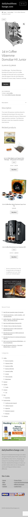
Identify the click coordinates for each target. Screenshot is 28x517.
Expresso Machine (9, 368)
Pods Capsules (8, 376)
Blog (4, 482)
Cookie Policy (17, 486)
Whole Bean (8, 379)
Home (5, 12)
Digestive (7, 408)
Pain (5, 395)
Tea (6, 392)
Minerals (7, 413)
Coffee (5, 358)
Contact (5, 486)
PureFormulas (7, 400)
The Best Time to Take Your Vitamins (12, 326)
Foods (6, 387)
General (5, 382)
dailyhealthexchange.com (9, 5)
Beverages (18, 95)
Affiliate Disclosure (19, 484)
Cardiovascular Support (11, 403)
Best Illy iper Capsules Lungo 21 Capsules (13, 312)
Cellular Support (9, 405)
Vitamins (6, 416)
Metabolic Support (9, 411)
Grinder (7, 374)
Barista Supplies (9, 361)
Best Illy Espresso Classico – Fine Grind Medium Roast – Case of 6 (13, 346)
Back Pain (7, 397)
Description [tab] (5, 102)
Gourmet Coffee (9, 371)
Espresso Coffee (9, 366)
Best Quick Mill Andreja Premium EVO (12, 323)
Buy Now (6, 84)
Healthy (5, 384)
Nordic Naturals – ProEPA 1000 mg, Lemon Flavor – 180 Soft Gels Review (14, 319)
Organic (5, 390)
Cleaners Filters (9, 363)
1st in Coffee (10, 12)
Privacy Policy (18, 480)
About (4, 484)
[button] (24, 24)
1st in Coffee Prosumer (9, 95)
